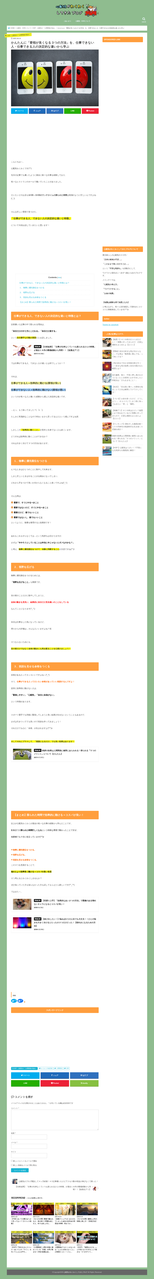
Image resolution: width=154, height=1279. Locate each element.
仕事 (67, 1068)
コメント (15, 1108)
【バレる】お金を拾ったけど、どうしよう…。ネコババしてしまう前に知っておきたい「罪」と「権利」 (127, 401)
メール (14, 1142)
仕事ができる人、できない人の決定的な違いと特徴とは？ (44, 283)
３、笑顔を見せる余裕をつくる (32, 297)
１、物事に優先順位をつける (31, 288)
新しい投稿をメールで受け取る (25, 1165)
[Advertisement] (55, 133)
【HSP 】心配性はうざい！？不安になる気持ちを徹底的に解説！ (127, 449)
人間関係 (59, 1068)
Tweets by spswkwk (111, 325)
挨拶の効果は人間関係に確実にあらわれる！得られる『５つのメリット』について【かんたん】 (127, 438)
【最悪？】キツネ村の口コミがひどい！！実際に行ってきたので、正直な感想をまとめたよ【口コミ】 (127, 342)
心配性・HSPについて (83, 21)
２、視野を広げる (27, 292)
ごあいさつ (67, 21)
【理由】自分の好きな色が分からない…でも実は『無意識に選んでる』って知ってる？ (127, 354)
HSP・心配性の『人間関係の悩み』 (25, 1068)
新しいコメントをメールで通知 (25, 1161)
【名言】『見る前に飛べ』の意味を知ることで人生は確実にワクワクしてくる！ (127, 389)
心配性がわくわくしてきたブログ (75, 1272)
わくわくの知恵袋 (46, 1068)
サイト (13, 1152)
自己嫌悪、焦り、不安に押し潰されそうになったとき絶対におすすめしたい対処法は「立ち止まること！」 (127, 377)
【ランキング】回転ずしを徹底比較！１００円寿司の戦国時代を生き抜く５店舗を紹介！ (127, 426)
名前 (13, 1133)
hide (59, 277)
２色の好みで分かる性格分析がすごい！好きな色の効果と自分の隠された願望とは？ (127, 365)
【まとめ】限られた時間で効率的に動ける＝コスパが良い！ (45, 302)
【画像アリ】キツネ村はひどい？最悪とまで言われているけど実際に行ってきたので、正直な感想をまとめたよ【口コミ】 (127, 414)
